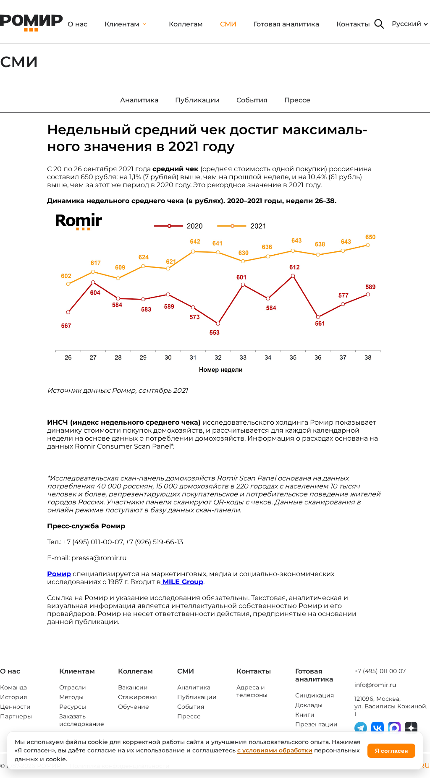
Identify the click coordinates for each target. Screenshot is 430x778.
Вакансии (133, 687)
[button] (379, 24)
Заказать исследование (81, 720)
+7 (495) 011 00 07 (380, 671)
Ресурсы (72, 706)
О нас (77, 24)
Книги (305, 714)
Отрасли (72, 687)
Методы (71, 697)
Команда (13, 687)
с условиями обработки (274, 750)
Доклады (308, 705)
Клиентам (122, 24)
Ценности (15, 706)
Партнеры (16, 716)
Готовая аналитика (286, 24)
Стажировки (137, 697)
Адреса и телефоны (251, 691)
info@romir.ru (375, 685)
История (13, 697)
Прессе (189, 716)
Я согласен (391, 750)
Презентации (316, 724)
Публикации (197, 697)
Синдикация (314, 695)
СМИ (228, 24)
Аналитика (193, 687)
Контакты (353, 24)
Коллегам (186, 24)
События (190, 706)
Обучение (133, 706)
